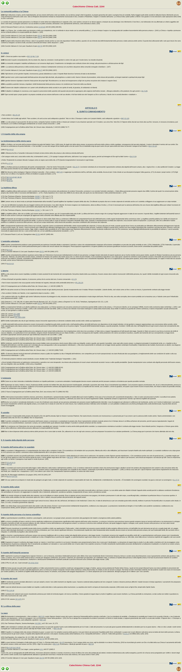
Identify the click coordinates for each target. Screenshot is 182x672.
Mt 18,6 (70, 457)
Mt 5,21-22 (125, 118)
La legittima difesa (9, 188)
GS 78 (42, 639)
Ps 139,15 (79, 283)
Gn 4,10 (9, 250)
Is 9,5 (62, 642)
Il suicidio (5, 413)
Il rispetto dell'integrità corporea (15, 553)
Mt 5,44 (9, 179)
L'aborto (4, 271)
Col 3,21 (14, 476)
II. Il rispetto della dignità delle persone (17, 440)
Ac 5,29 (144, 91)
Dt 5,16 (30, 56)
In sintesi (5, 53)
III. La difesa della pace (10, 606)
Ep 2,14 (56, 644)
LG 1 (41, 649)
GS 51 (42, 251)
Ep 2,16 (9, 648)
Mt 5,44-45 (57, 628)
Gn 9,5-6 (133, 156)
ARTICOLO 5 (91, 108)
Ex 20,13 (16, 115)
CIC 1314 (16, 315)
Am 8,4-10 (10, 264)
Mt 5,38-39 (18, 177)
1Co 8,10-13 (11, 463)
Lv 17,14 (10, 163)
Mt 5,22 (42, 620)
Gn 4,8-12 (10, 150)
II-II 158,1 (38, 623)
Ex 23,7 (76, 167)
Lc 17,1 (176, 480)
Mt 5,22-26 (10, 177)
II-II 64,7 (37, 196)
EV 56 (38, 234)
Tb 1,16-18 (10, 590)
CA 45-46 (42, 27)
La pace (4, 613)
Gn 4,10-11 (152, 146)
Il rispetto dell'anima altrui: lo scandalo (17, 447)
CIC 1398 (16, 314)
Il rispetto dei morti (9, 578)
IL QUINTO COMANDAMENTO (91, 112)
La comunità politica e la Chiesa (14, 11)
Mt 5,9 (91, 644)
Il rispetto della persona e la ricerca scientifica (20, 514)
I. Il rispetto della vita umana (13, 134)
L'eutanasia (6, 378)
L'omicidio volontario (10, 241)
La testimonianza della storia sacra (16, 141)
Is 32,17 (126, 634)
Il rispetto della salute (10, 487)
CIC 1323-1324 (20, 317)
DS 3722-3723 (33, 563)
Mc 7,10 (35, 56)
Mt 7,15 (9, 464)
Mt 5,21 (59, 172)
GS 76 (40, 36)
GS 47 (40, 70)
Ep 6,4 (9, 476)
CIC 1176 (18, 599)
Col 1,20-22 (16, 648)
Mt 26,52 (10, 181)
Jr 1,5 (74, 279)
